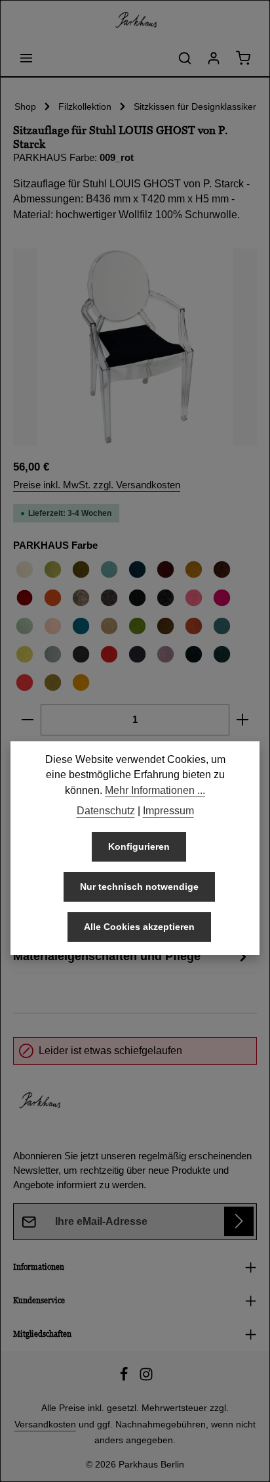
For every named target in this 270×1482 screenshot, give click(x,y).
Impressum (168, 810)
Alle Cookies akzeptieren (139, 926)
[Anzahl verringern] (27, 720)
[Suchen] (185, 58)
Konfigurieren (139, 846)
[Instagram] (146, 1378)
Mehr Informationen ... (155, 790)
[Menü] (26, 58)
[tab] (131, 956)
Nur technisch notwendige (139, 886)
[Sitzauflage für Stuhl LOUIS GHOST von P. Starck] (135, 347)
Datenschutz (106, 810)
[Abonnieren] (239, 1221)
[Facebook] (125, 1378)
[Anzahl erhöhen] (243, 720)
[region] (135, 347)
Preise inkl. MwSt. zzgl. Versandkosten (96, 485)
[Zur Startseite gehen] (135, 20)
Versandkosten (45, 1424)
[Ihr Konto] (214, 58)
